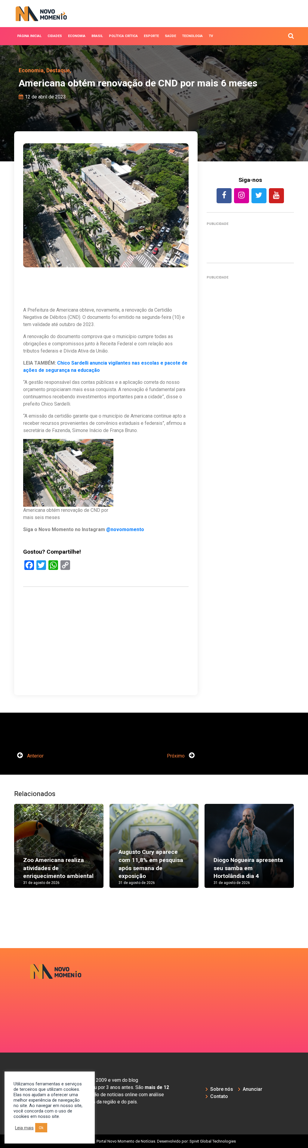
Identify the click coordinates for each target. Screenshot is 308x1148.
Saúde (170, 36)
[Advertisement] (106, 660)
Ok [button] (41, 1127)
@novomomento (125, 529)
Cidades (55, 36)
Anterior (35, 756)
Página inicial (29, 36)
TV (211, 36)
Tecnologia (192, 36)
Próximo (176, 756)
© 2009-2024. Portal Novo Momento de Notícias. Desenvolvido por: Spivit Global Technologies (154, 1141)
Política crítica (123, 36)
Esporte (151, 36)
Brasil (97, 36)
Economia (76, 36)
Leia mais (24, 1128)
